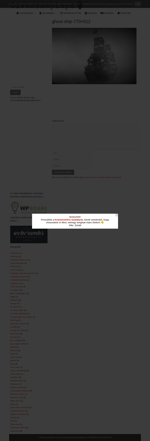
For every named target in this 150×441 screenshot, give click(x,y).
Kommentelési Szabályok (69, 219)
